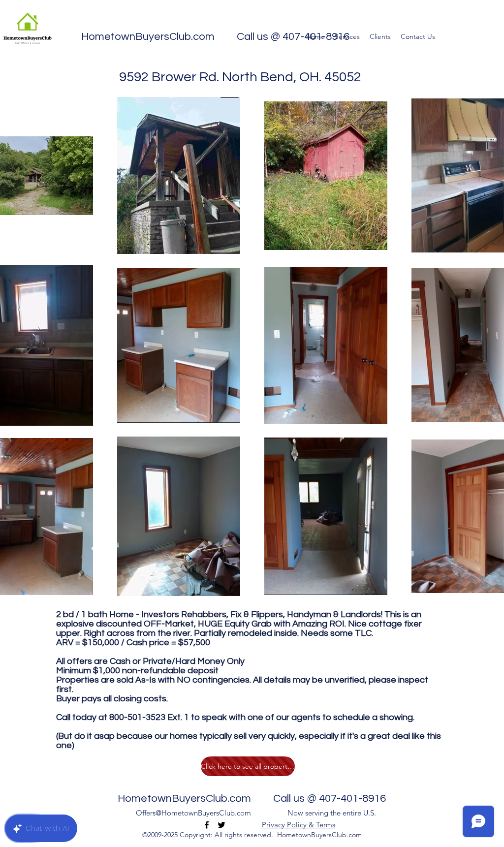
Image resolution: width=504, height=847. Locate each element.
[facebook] (207, 825)
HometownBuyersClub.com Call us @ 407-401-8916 (215, 36)
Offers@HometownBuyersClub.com (193, 812)
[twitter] (221, 825)
